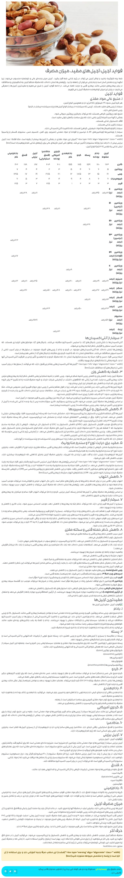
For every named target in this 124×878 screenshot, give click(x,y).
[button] (15, 871)
